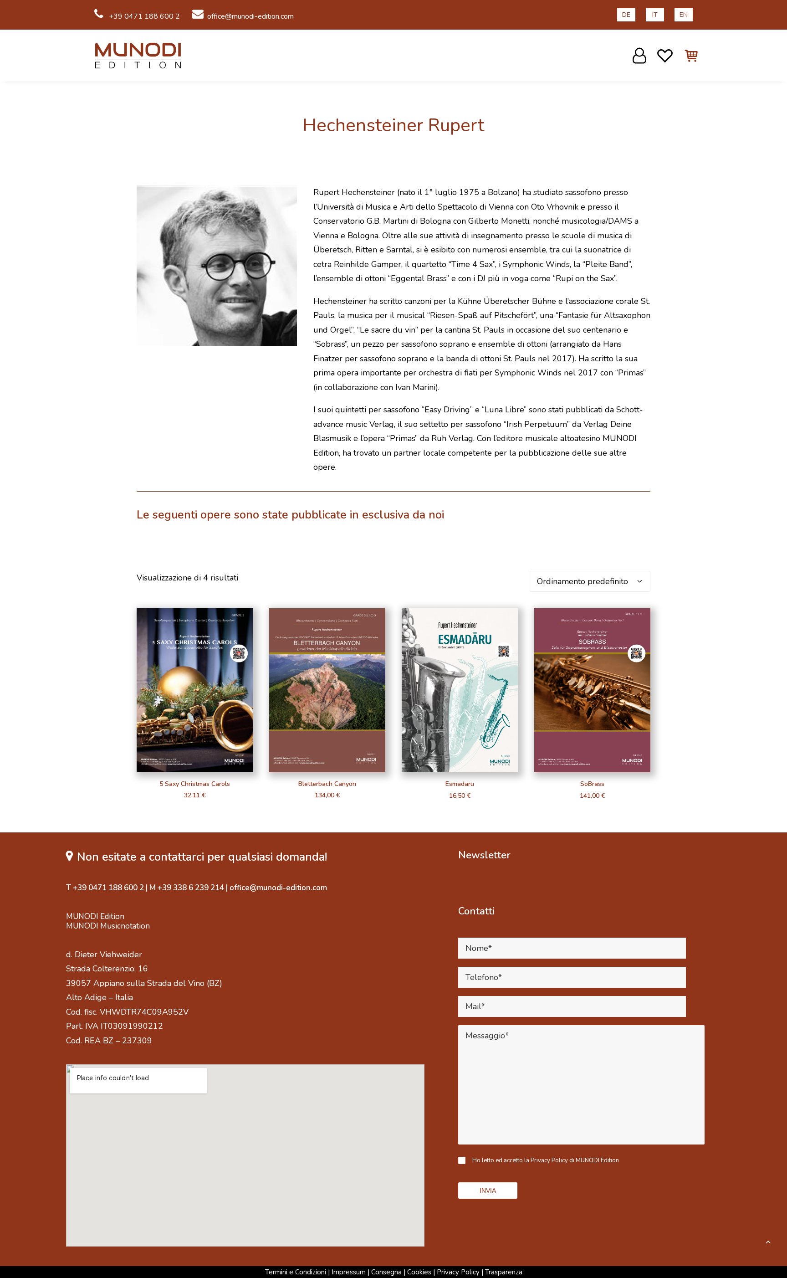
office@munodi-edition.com (250, 16)
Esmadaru (459, 784)
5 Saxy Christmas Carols (194, 784)
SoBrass (592, 784)
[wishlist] (665, 56)
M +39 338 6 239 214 (186, 888)
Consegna (386, 1272)
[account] (641, 56)
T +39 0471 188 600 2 (105, 888)
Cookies (419, 1272)
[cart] (686, 56)
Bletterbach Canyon (327, 784)
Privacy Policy (458, 1272)
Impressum (349, 1272)
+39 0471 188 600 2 (143, 16)
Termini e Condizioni (295, 1272)
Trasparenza (503, 1272)
